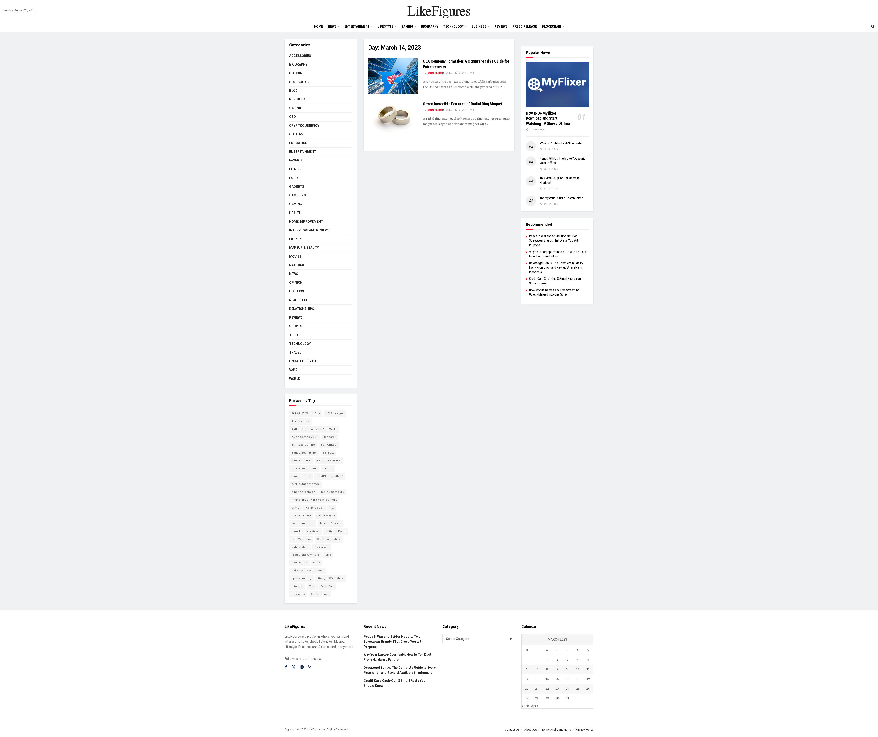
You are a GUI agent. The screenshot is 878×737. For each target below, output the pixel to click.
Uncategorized (302, 361)
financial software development (314, 499)
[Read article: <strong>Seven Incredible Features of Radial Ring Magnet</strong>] (393, 119)
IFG (331, 507)
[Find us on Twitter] (294, 667)
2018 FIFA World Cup (306, 413)
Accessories (300, 56)
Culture (296, 134)
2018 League (335, 413)
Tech (293, 335)
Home (318, 26)
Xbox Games (320, 594)
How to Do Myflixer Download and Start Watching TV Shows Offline (548, 118)
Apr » (535, 706)
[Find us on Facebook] (286, 667)
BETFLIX (328, 452)
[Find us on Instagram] (302, 667)
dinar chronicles (303, 492)
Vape (293, 370)
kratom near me (303, 523)
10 (567, 669)
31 (567, 698)
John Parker (435, 73)
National (297, 265)
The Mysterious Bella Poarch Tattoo (561, 198)
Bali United (329, 444)
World (294, 378)
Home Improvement (306, 221)
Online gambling (329, 539)
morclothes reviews (306, 531)
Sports (295, 326)
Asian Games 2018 (304, 437)
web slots (298, 594)
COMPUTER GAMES (330, 476)
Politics (296, 291)
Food (293, 178)
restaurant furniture (305, 554)
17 (567, 679)
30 (557, 698)
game (296, 507)
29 (547, 698)
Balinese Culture (303, 444)
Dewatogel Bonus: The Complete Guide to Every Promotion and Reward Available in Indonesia (556, 267)
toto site (297, 586)
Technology (453, 26)
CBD (292, 117)
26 (588, 688)
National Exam (335, 531)
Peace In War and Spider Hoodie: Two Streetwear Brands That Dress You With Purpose (554, 240)
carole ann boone (304, 468)
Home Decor (314, 507)
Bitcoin (295, 73)
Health (295, 213)
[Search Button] (873, 26)
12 (588, 669)
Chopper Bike (301, 476)
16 (557, 679)
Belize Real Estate (304, 452)
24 (567, 688)
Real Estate (299, 300)
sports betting (301, 578)
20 (526, 688)
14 (536, 679)
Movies (295, 256)
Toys (312, 586)
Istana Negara (301, 515)
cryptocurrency (304, 125)
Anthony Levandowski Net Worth (314, 429)
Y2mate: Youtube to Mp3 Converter (561, 143)
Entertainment (357, 26)
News (332, 26)
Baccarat (329, 437)
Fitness (295, 169)
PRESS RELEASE (525, 26)
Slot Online (299, 562)
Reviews (501, 26)
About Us (530, 729)
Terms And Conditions (556, 729)
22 (547, 688)
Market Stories (330, 523)
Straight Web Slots (330, 578)
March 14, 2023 (457, 73)
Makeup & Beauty (304, 247)
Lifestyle (385, 26)
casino (327, 468)
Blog (293, 90)
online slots (300, 547)
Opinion (295, 282)
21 (536, 688)
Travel (295, 352)
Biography (429, 26)
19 (588, 679)
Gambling (297, 195)
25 (577, 688)
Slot (328, 554)
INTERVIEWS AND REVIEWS (309, 230)
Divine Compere (332, 492)
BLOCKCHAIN (551, 26)
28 (536, 698)
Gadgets (296, 186)
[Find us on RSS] (309, 667)
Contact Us (512, 729)
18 (577, 679)
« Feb (525, 706)
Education (298, 143)
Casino (295, 108)
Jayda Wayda (326, 515)
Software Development (308, 570)
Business (479, 26)
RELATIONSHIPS (301, 309)
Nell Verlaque (301, 539)
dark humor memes (306, 484)
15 (547, 679)
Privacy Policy (584, 729)
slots (316, 562)
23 (557, 688)
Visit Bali (327, 586)
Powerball (321, 547)
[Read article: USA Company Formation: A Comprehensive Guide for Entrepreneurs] (393, 76)
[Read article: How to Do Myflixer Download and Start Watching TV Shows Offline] (557, 84)
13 (526, 679)
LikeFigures (439, 10)
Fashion (296, 160)
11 (577, 669)
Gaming (407, 26)
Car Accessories (328, 460)
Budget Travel (301, 460)
